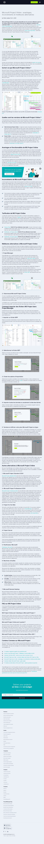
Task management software (8, 724)
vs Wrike (4, 780)
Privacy (10, 835)
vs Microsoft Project (6, 771)
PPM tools (5, 726)
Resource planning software (8, 715)
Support (4, 790)
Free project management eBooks (9, 732)
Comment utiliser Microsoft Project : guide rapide (14, 661)
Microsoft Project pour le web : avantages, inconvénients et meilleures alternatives (22, 659)
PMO (4, 744)
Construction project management (9, 746)
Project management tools (7, 727)
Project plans (5, 737)
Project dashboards (6, 722)
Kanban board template (7, 756)
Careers (4, 795)
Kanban (4, 741)
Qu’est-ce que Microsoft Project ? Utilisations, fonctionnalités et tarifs (19, 653)
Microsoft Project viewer (7, 810)
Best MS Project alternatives (8, 807)
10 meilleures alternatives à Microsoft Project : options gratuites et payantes (20, 662)
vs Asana (5, 778)
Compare (5, 769)
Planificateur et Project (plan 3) (11, 231)
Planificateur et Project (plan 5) (16, 143)
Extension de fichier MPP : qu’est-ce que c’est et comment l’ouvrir (18, 655)
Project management (7, 734)
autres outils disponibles (30, 30)
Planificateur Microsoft (7, 547)
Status (4, 797)
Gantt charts (5, 735)
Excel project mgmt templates (8, 805)
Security (4, 792)
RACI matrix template (7, 758)
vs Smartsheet (5, 775)
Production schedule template (8, 765)
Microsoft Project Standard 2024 (9, 475)
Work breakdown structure (7, 739)
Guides (4, 730)
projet (21, 380)
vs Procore (5, 782)
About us (4, 788)
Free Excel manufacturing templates (9, 816)
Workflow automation (7, 717)
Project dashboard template (8, 763)
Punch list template (6, 767)
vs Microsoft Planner (6, 773)
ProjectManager (5, 82)
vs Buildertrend (6, 784)
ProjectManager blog (7, 801)
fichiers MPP (27, 272)
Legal (7, 835)
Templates (5, 750)
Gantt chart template (6, 754)
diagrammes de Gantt (15, 154)
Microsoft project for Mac (7, 803)
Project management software (8, 713)
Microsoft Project (31, 258)
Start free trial (33, 2)
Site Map (13, 835)
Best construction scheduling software (9, 812)
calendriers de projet (11, 162)
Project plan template (7, 752)
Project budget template (7, 761)
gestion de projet (36, 62)
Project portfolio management (8, 748)
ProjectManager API (6, 799)
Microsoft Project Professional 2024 (10, 490)
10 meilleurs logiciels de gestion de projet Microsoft (15, 651)
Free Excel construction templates (9, 814)
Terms (4, 835)
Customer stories (6, 793)
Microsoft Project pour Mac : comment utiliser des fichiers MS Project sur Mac (21, 657)
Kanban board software (7, 720)
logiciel (19, 217)
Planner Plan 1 (7, 227)
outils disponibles (34, 513)
